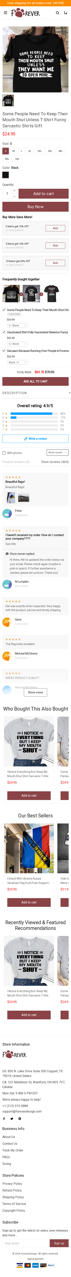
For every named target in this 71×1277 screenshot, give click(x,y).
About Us (8, 1137)
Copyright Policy (13, 1210)
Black (15, 168)
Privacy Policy (12, 1184)
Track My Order (12, 1150)
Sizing (6, 1164)
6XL (17, 159)
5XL (7, 159)
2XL (39, 151)
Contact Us (9, 1144)
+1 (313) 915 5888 (15, 1106)
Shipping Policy (13, 1197)
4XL (60, 151)
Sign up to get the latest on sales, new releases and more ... (35, 1233)
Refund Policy (12, 1190)
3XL (50, 151)
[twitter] (13, 1119)
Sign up (59, 1243)
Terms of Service (14, 1204)
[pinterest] (21, 1119)
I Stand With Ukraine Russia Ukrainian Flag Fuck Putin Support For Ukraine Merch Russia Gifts (28, 881)
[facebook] (5, 1119)
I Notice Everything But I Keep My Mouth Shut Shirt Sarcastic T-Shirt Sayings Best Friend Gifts (28, 774)
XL (29, 151)
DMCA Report (35, 1259)
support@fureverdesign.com (22, 1111)
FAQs (6, 1157)
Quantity (8, 185)
